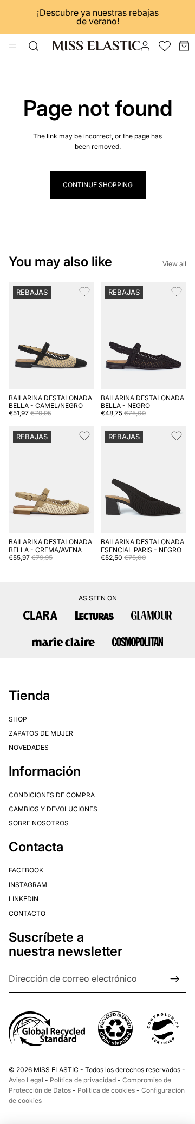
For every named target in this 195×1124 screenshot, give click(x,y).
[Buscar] (33, 46)
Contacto (27, 913)
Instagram (28, 885)
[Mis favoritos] (164, 46)
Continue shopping (98, 185)
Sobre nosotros (39, 823)
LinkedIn (23, 899)
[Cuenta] (145, 46)
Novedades (29, 747)
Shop (18, 719)
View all (174, 264)
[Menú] (12, 46)
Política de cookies (106, 1090)
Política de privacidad (83, 1080)
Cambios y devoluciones (53, 809)
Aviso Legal (26, 1080)
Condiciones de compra (52, 794)
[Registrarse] (175, 979)
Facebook (26, 870)
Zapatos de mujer (41, 733)
